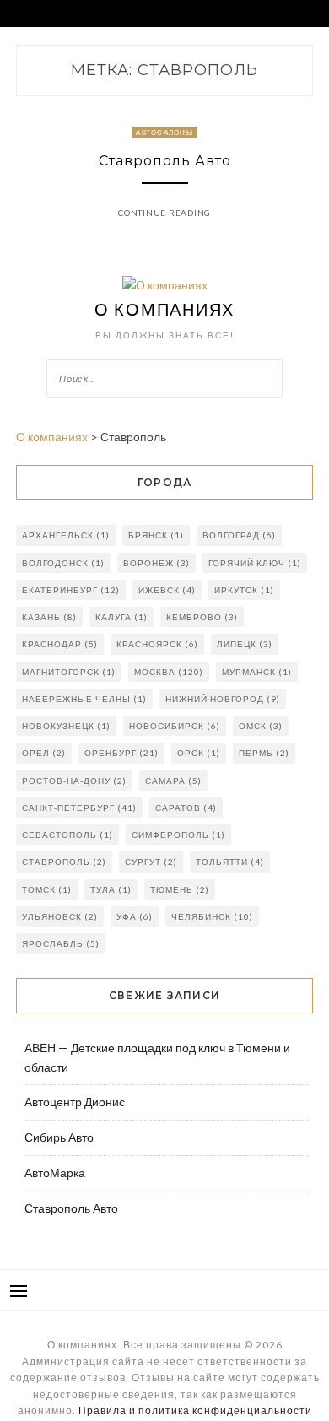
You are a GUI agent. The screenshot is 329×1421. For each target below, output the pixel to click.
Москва (168, 672)
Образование (168, 78)
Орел (44, 753)
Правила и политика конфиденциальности (195, 1410)
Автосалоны (37, 51)
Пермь (264, 753)
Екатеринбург (71, 590)
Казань (49, 617)
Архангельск (66, 535)
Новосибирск (174, 726)
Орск (198, 753)
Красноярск (157, 644)
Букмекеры (241, 78)
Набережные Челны (84, 699)
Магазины (153, 51)
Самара (173, 780)
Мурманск (257, 672)
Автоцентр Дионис (74, 1101)
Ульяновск (60, 916)
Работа (98, 51)
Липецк (244, 644)
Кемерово (202, 617)
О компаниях (164, 309)
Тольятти (230, 861)
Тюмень (179, 889)
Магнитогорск (69, 672)
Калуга (121, 617)
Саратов (186, 807)
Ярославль (61, 943)
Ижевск (167, 590)
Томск (47, 889)
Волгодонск (63, 563)
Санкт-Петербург (79, 807)
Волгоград (239, 535)
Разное (25, 105)
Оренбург (121, 753)
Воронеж (156, 563)
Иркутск (244, 590)
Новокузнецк (66, 726)
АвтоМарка (54, 1172)
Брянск (156, 535)
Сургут (151, 861)
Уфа (134, 916)
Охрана (210, 51)
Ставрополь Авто (165, 161)
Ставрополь (64, 861)
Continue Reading (164, 213)
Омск (261, 726)
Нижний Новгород (222, 699)
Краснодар (60, 644)
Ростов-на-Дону (74, 780)
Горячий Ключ (254, 563)
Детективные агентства (64, 78)
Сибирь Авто (59, 1137)
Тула (111, 889)
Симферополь (178, 834)
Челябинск (212, 916)
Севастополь (67, 834)
